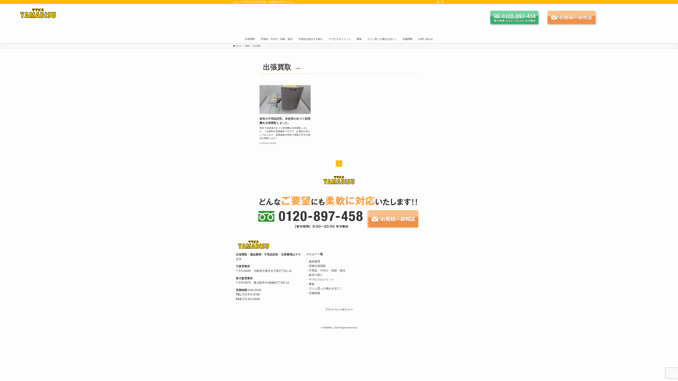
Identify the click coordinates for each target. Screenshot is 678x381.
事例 (311, 284)
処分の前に (316, 274)
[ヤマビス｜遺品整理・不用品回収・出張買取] (212, 13)
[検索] (442, 2)
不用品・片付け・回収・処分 (327, 270)
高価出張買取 (317, 265)
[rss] (438, 2)
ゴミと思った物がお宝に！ (326, 288)
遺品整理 (314, 261)
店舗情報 (314, 293)
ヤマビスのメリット (321, 279)
